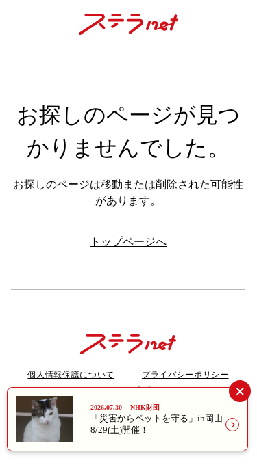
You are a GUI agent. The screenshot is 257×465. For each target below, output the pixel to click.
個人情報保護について (70, 374)
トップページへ (128, 242)
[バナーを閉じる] (239, 390)
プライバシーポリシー (185, 374)
